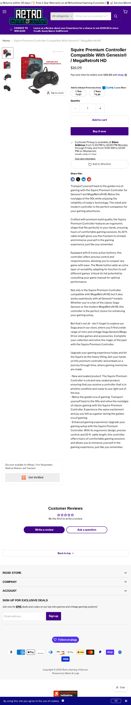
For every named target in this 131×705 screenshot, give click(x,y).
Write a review (44, 529)
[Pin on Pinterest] (89, 179)
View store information (85, 159)
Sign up (53, 616)
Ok (116, 700)
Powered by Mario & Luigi (65, 673)
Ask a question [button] (86, 529)
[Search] (115, 16)
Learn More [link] (120, 87)
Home (6, 40)
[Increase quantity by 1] (100, 108)
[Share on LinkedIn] (84, 179)
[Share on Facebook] (73, 179)
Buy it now (99, 131)
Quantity (75, 100)
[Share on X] (78, 179)
